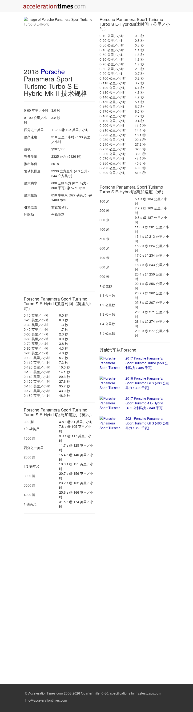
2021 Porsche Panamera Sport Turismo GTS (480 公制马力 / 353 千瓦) (147, 423)
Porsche (53, 71)
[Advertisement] (59, 257)
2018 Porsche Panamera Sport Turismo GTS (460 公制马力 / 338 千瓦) (147, 383)
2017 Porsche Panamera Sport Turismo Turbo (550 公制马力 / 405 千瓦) (146, 363)
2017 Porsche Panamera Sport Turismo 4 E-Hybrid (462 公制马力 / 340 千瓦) (144, 403)
